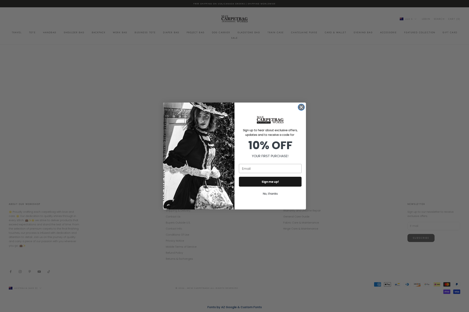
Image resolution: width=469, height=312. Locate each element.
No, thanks (270, 194)
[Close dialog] (301, 107)
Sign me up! (270, 182)
